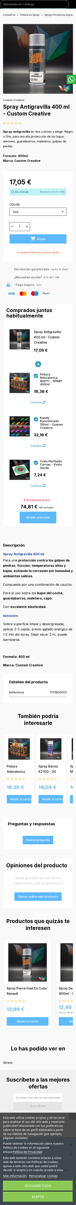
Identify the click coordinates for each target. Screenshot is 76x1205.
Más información (15, 1176)
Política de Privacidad (27, 1152)
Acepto (38, 1197)
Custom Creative (13, 100)
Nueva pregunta (38, 840)
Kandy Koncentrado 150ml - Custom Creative (51, 423)
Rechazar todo (38, 1186)
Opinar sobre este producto (38, 896)
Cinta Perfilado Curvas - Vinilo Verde (51, 465)
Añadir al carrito (20, 799)
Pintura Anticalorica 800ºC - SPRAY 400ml (51, 379)
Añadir (41, 239)
